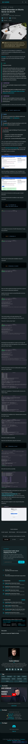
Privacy (19, 740)
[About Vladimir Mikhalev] (14, 653)
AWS (19, 676)
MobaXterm (16, 118)
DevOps (20, 681)
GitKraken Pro (11, 717)
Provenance (22, 739)
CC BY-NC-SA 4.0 (21, 625)
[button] (14, 694)
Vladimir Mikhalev (6, 14)
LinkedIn (22, 539)
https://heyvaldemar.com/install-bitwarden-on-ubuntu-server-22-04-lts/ (14, 621)
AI (14, 676)
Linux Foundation (11, 718)
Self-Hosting (13, 18)
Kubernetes (9, 676)
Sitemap (15, 740)
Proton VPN (11, 714)
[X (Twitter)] (15, 669)
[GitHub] (10, 669)
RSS (13, 740)
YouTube (6, 539)
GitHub (14, 539)
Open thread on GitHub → (22, 630)
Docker (3, 676)
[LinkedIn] (12, 669)
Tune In (14, 731)
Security (13, 678)
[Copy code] (25, 108)
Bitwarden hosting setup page (12, 147)
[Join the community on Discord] (14, 726)
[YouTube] (7, 669)
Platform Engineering (6, 678)
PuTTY (11, 118)
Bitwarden (5, 20)
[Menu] (25, 2)
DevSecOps (19, 678)
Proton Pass (10, 715)
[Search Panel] (22, 2)
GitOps (7, 681)
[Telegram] (21, 669)
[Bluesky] (18, 669)
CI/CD (25, 678)
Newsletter (9, 740)
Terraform (24, 676)
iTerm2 (5, 124)
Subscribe (14, 705)
